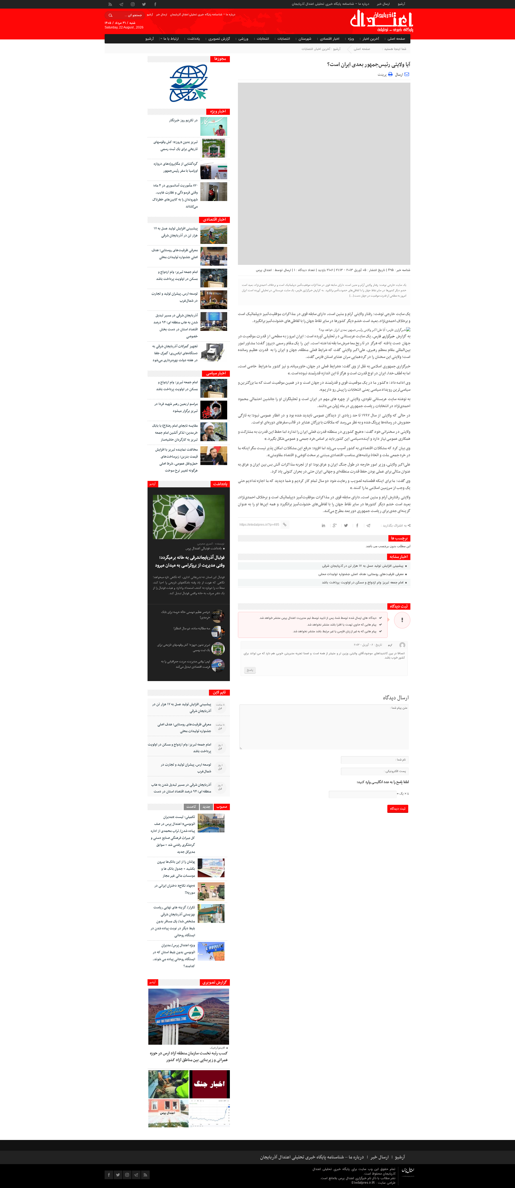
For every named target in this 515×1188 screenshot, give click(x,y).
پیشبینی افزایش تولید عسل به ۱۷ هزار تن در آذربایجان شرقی (363, 565)
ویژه (351, 39)
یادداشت (193, 39)
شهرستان (305, 39)
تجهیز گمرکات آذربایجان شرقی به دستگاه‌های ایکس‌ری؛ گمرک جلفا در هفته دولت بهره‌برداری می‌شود (175, 353)
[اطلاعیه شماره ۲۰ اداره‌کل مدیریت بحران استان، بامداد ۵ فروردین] (209, 1084)
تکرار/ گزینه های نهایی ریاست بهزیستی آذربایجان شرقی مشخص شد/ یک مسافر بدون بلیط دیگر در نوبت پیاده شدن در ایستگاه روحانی (172, 921)
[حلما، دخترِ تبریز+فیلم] (168, 1084)
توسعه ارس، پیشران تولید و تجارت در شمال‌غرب (186, 768)
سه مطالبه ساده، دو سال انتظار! (192, 628)
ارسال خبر (383, 3)
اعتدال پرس (264, 270)
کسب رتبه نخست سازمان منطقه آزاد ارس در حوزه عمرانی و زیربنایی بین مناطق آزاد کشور (189, 1057)
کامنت (191, 807)
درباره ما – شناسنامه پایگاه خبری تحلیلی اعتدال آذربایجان (330, 3)
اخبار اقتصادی (329, 39)
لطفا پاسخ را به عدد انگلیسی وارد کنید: (383, 782)
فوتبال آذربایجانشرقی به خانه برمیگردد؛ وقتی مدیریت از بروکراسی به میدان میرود (190, 561)
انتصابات (284, 39)
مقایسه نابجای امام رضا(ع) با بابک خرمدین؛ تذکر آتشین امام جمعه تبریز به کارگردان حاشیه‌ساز (175, 433)
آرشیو (401, 3)
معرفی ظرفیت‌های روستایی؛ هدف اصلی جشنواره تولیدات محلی (361, 574)
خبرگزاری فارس (384, 336)
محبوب (221, 807)
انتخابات (263, 39)
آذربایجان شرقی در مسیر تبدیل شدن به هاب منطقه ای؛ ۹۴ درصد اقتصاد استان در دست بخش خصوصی (181, 791)
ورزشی (243, 39)
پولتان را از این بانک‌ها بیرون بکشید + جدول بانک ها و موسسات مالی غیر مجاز (176, 869)
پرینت (383, 74)
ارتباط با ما (171, 39)
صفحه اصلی (396, 39)
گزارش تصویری (219, 39)
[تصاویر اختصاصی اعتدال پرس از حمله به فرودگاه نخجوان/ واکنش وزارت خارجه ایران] (168, 1113)
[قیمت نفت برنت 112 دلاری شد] (209, 1113)
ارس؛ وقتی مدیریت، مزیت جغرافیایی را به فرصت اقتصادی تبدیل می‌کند (185, 664)
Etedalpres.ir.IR (364, 1182)
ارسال (399, 74)
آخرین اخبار (371, 39)
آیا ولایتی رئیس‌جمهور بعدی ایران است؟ (368, 64)
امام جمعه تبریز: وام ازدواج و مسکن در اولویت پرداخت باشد (363, 582)
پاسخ (250, 670)
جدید (206, 807)
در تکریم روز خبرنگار (183, 120)
